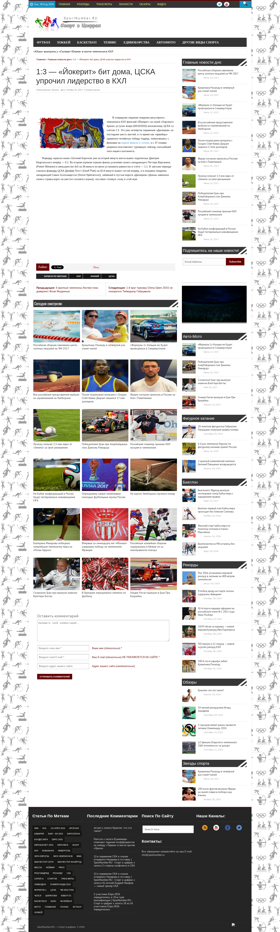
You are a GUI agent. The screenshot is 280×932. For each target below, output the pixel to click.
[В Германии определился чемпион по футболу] (105, 574)
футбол (77, 907)
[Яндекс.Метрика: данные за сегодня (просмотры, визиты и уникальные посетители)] (240, 926)
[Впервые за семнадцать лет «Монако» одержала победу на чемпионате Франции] (105, 524)
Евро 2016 (57, 839)
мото (37, 907)
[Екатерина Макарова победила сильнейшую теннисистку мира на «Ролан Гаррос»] (56, 524)
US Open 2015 (58, 828)
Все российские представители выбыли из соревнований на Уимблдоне (56, 396)
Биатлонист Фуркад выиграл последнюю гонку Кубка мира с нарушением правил (215, 493)
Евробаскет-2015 (43, 845)
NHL (44, 828)
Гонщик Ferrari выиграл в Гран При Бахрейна (150, 594)
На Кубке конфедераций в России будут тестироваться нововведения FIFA (54, 497)
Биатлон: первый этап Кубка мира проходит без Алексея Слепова (216, 510)
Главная (64, 4)
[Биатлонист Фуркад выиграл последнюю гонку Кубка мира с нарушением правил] (189, 495)
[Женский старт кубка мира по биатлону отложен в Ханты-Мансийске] (189, 530)
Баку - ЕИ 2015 (55, 834)
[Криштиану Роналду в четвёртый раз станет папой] (105, 326)
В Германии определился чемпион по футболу (104, 594)
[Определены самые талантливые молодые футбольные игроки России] (105, 475)
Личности (126, 4)
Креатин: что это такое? (211, 690)
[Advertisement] (105, 103)
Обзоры (144, 4)
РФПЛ (61, 867)
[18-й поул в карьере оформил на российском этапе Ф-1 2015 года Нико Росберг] (189, 613)
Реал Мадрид (41, 873)
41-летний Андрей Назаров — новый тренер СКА (113, 884)
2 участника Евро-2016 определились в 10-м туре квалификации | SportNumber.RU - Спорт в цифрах (113, 899)
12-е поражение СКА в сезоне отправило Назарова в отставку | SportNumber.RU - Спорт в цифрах (113, 859)
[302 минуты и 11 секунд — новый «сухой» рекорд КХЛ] (189, 649)
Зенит (75, 845)
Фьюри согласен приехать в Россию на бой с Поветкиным (152, 396)
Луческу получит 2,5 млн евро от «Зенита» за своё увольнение (52, 446)
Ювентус (66, 895)
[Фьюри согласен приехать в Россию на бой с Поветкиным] (153, 376)
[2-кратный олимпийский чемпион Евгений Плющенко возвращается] (189, 466)
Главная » (42, 59)
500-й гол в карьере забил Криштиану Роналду (212, 663)
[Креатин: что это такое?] (189, 695)
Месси (38, 867)
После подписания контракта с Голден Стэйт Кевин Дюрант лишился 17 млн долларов (104, 398)
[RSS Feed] (205, 829)
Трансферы (104, 4)
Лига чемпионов (63, 856)
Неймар (50, 867)
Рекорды (83, 4)
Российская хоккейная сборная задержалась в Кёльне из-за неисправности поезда (148, 547)
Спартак (52, 879)
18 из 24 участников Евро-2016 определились (113, 906)
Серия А (38, 879)
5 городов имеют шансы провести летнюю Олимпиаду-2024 (217, 726)
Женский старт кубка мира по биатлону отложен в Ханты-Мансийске (214, 529)
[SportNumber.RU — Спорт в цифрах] (67, 23)
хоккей (94, 276)
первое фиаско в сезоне (135, 142)
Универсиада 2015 (60, 884)
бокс (53, 901)
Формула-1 (40, 890)
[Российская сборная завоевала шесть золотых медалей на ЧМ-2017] (56, 326)
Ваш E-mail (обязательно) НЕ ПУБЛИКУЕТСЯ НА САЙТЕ (125, 657)
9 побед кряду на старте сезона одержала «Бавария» (216, 592)
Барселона (73, 834)
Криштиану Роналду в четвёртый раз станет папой (103, 346)
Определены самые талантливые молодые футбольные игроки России (103, 495)
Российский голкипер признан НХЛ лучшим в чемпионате (150, 446)
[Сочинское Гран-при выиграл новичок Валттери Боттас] (56, 574)
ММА (79, 856)
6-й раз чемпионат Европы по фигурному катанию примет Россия (217, 445)
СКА (69, 873)
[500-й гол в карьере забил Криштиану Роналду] (189, 666)
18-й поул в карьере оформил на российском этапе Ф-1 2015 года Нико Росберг (216, 612)
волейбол (66, 901)
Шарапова (51, 895)
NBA (36, 828)
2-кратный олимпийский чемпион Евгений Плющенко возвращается (217, 463)
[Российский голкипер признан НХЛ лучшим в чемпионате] (153, 425)
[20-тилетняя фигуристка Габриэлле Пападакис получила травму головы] (189, 431)
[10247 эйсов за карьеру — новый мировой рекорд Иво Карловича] (189, 631)
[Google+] (216, 829)
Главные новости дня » (60, 59)
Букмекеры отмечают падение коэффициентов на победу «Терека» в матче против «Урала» (114, 844)
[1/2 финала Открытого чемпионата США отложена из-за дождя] (189, 747)
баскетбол (40, 901)
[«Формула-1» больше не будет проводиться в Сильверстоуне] (153, 326)
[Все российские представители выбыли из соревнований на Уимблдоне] (56, 376)
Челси (37, 895)
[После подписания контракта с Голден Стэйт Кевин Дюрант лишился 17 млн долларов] (105, 376)
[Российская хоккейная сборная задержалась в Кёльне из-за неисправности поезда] (153, 524)
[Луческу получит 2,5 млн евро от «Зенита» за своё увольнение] (56, 425)
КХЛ (79, 276)
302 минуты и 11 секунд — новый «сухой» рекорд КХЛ (216, 645)
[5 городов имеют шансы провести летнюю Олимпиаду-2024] (189, 730)
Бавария (39, 834)
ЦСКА (112, 276)
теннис (64, 907)
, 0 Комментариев (91, 90)
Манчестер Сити (44, 862)
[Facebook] (228, 829)
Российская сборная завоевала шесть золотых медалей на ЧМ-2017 (55, 346)
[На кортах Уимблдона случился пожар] (153, 475)
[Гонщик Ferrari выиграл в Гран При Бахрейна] (153, 574)
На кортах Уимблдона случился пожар (152, 493)
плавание (50, 907)
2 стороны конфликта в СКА (118, 865)
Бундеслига (41, 839)
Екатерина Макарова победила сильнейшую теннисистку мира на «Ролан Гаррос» (52, 547)
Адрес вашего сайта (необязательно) (113, 666)
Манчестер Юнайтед (69, 862)
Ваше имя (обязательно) (106, 648)
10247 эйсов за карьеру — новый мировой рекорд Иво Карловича (216, 628)
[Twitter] (239, 829)
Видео (161, 4)
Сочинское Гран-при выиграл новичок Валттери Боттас (55, 594)
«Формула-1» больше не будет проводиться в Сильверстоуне (149, 346)
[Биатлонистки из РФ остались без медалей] (189, 549)
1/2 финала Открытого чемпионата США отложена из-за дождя (217, 744)
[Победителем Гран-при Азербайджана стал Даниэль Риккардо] (105, 425)
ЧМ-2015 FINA (67, 890)
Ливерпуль (64, 851)
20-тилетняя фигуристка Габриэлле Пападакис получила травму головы (218, 428)
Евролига (62, 845)
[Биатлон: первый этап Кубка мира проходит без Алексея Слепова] (189, 513)
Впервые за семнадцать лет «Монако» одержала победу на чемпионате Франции (104, 547)
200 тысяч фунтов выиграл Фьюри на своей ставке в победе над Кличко (217, 792)
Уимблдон (40, 884)
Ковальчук (48, 851)
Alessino (55, 90)
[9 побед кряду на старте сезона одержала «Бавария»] (189, 596)
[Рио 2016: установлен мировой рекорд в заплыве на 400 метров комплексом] (189, 578)
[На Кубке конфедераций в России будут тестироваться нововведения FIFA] (56, 475)
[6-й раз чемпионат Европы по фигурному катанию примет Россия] (189, 449)
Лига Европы (41, 856)
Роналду (58, 873)
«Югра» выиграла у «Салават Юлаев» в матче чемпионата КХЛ (73, 51)
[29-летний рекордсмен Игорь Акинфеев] (189, 712)
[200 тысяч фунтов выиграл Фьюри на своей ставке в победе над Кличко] (189, 794)
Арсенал (74, 828)
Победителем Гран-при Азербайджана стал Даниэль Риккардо (104, 446)
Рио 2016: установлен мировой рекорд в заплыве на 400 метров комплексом (216, 576)
